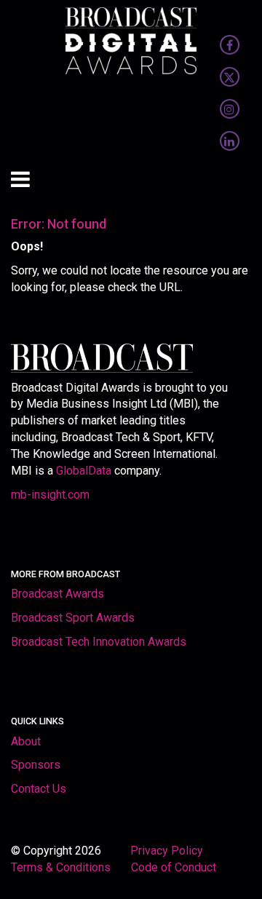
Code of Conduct (173, 867)
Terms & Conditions (61, 867)
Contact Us (38, 789)
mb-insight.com (50, 495)
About (26, 741)
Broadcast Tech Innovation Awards (98, 642)
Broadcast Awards (57, 594)
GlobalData (83, 471)
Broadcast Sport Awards (73, 618)
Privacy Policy (168, 851)
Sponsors (35, 765)
